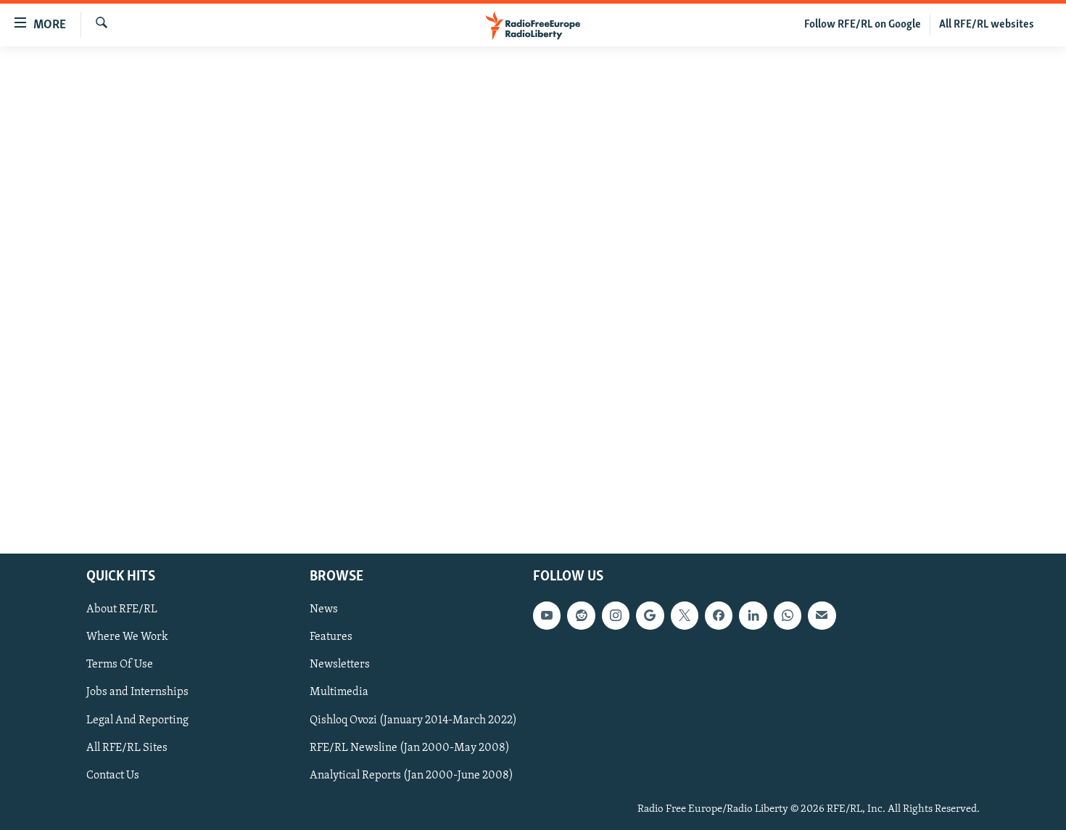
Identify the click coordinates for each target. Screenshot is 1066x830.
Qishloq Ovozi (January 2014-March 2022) (413, 720)
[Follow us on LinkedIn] (753, 616)
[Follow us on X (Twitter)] (684, 616)
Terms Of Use (119, 665)
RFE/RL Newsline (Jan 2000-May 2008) (410, 748)
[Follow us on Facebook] (718, 616)
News (324, 610)
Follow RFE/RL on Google (862, 24)
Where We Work (127, 638)
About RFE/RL (121, 610)
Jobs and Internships (137, 693)
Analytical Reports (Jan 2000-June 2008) (411, 775)
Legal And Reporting (137, 720)
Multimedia (339, 693)
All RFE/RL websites (986, 24)
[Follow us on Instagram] (615, 616)
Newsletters (340, 665)
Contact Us (112, 775)
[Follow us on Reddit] (581, 616)
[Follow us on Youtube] (547, 616)
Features (331, 638)
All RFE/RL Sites (127, 748)
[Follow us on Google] (650, 616)
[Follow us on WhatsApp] (787, 616)
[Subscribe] (821, 616)
